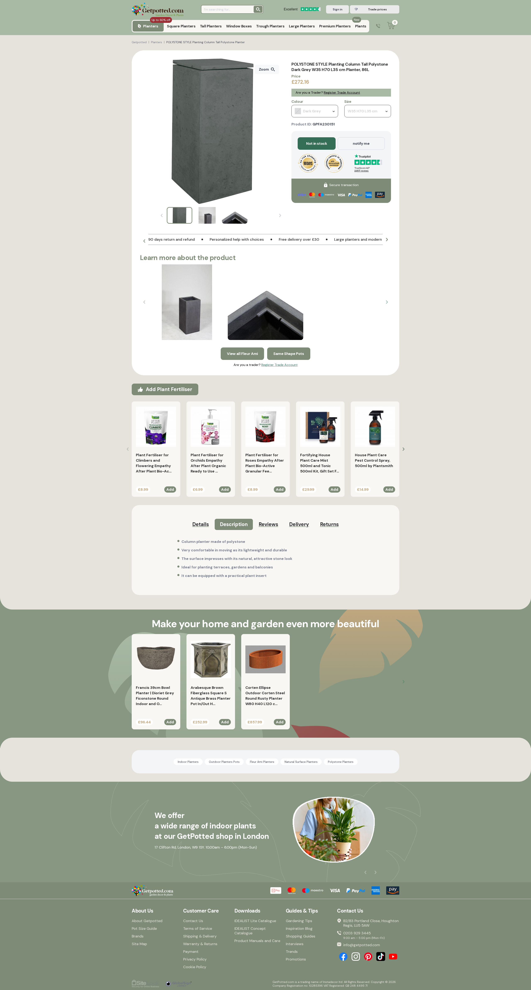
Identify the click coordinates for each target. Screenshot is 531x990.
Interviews (294, 943)
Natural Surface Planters (301, 762)
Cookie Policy (194, 966)
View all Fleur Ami (242, 353)
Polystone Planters (340, 762)
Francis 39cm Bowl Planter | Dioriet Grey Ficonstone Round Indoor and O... (155, 695)
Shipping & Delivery (200, 936)
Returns (329, 524)
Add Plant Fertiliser (169, 389)
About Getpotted (147, 920)
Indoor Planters (188, 762)
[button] (144, 241)
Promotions (296, 959)
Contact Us (193, 920)
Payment (191, 951)
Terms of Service (197, 928)
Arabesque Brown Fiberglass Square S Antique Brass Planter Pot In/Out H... (211, 695)
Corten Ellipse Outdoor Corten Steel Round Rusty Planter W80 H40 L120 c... (265, 695)
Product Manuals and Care (257, 940)
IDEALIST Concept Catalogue (250, 931)
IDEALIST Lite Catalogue (255, 920)
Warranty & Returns (200, 943)
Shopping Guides (300, 936)
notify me (361, 143)
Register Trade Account (342, 92)
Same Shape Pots (288, 353)
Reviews (268, 524)
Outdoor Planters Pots (224, 762)
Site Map (139, 943)
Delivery (299, 524)
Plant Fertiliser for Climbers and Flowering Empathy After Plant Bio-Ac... (154, 463)
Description (234, 524)
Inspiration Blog (299, 928)
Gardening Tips (299, 920)
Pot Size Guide (144, 928)
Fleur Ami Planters (262, 762)
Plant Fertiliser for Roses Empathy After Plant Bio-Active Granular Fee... (264, 463)
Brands (138, 936)
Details (200, 524)
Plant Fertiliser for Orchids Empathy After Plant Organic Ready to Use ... (208, 463)
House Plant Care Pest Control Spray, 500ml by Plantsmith (374, 460)
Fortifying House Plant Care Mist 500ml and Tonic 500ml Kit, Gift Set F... (319, 463)
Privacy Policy (195, 959)
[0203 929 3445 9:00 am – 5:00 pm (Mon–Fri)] (378, 26)
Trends (292, 951)
